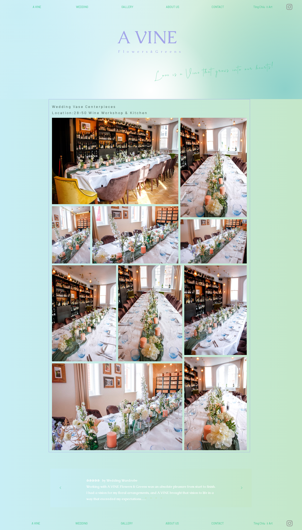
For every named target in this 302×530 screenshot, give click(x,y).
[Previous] (60, 488)
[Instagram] (289, 7)
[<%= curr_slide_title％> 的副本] (156, 498)
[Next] (241, 488)
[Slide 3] (151, 498)
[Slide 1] (140, 498)
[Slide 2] (145, 498)
